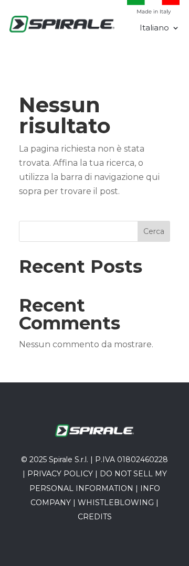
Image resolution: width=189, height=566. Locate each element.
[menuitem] (160, 30)
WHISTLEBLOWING (116, 502)
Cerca (153, 231)
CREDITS (95, 516)
